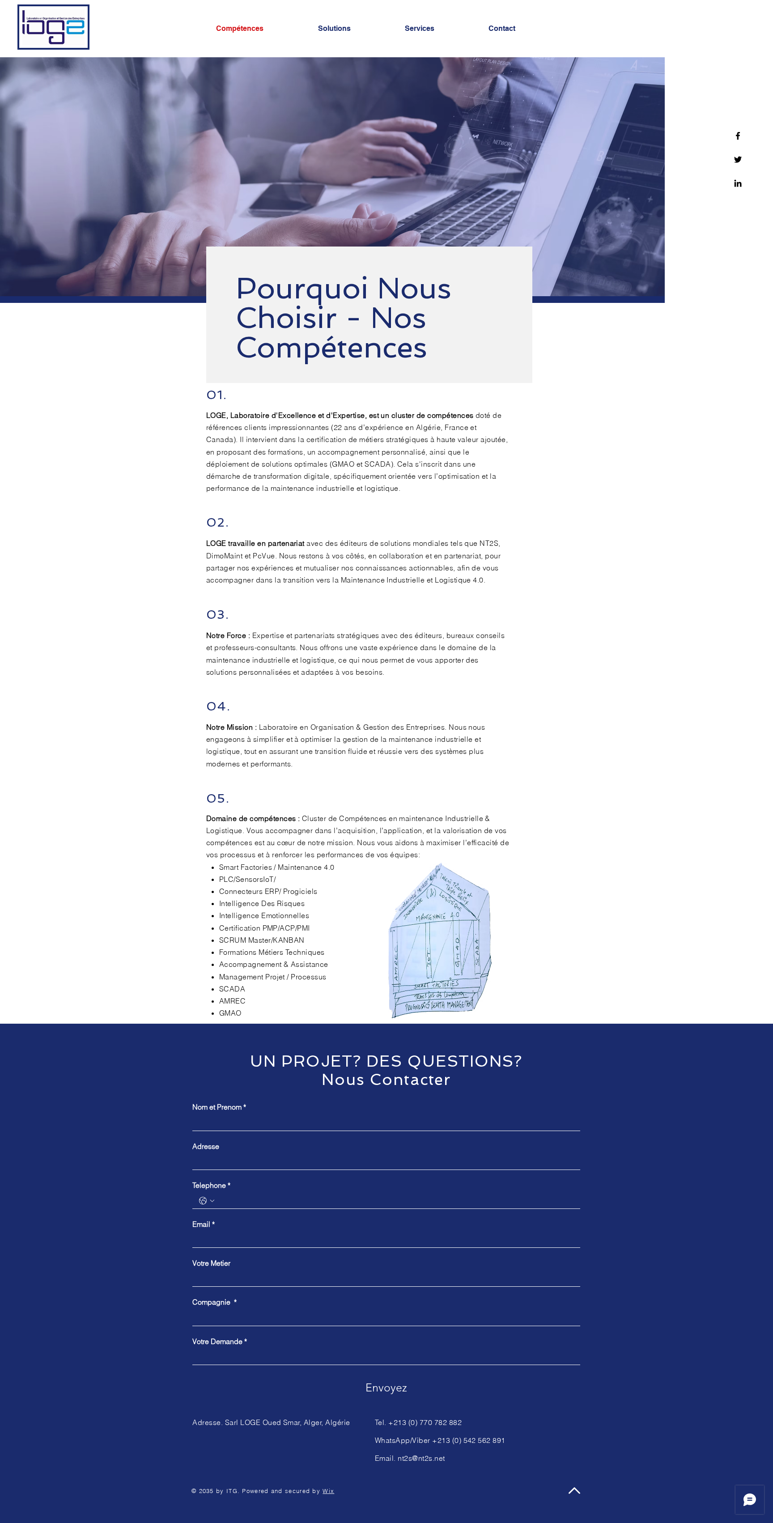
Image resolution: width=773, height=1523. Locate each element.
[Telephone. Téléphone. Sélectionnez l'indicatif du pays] (207, 1200)
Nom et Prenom (219, 1106)
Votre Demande (219, 1341)
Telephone (211, 1185)
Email (203, 1224)
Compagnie (214, 1302)
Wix (328, 1490)
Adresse (205, 1146)
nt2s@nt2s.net (421, 1458)
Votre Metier (211, 1263)
